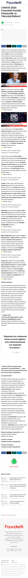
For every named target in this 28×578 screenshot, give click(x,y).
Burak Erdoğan (14, 498)
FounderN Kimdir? (6, 375)
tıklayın (11, 436)
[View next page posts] (15, 510)
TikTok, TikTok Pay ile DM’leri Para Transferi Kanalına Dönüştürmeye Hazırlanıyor (18, 486)
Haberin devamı (7, 109)
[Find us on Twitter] (12, 549)
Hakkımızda (14, 562)
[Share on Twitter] (8, 46)
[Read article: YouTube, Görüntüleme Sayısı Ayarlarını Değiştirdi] (5, 503)
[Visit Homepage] (14, 2)
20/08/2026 (20, 481)
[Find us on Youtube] (19, 549)
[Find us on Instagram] (15, 549)
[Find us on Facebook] (8, 549)
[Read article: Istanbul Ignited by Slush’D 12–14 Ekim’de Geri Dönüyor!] (5, 480)
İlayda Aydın (13, 481)
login (6, 515)
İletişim (13, 560)
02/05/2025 (17, 22)
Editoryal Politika (5, 562)
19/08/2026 (21, 498)
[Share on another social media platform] (24, 46)
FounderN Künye (5, 560)
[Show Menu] (1, 2)
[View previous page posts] (12, 510)
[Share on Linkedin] (19, 46)
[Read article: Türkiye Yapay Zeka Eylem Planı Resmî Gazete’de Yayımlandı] (5, 496)
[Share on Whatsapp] (14, 46)
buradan (10, 372)
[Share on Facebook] (3, 46)
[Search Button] (26, 2)
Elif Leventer (9, 22)
